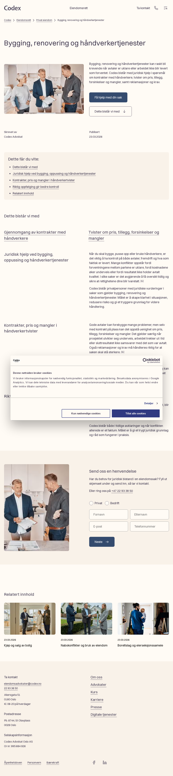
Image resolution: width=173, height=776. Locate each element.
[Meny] (165, 8)
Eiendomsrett (24, 20)
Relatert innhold (23, 193)
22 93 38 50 (11, 688)
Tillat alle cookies (136, 413)
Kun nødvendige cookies (86, 413)
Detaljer (149, 403)
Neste (98, 542)
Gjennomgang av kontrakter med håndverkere (35, 235)
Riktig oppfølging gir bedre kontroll (36, 187)
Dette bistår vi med (107, 111)
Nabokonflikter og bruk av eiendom (84, 645)
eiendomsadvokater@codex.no (22, 683)
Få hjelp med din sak (108, 97)
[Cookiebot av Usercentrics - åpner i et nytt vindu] (145, 360)
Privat (98, 503)
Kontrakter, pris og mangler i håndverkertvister (44, 180)
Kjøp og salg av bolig (18, 645)
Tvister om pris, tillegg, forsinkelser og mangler (124, 235)
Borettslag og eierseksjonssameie (140, 645)
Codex (7, 20)
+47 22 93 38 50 (122, 491)
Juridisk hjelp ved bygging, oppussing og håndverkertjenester (54, 173)
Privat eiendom (44, 20)
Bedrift (114, 503)
